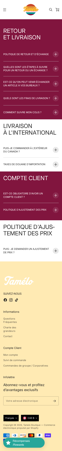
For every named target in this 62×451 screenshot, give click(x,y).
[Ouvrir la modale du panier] (57, 9)
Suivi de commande (14, 360)
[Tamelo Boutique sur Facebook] (5, 300)
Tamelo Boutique (32, 425)
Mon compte (10, 354)
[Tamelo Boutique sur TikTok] (17, 300)
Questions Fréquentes (10, 320)
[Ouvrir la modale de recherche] (50, 9)
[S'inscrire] (54, 401)
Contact (7, 336)
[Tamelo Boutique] (31, 10)
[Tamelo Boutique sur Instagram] (11, 300)
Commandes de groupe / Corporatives (25, 365)
